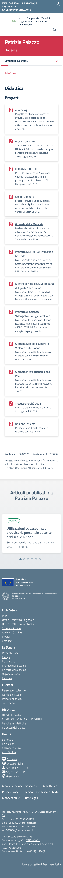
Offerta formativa (12, 715)
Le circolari (8, 744)
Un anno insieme (25, 424)
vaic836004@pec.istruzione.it (17, 830)
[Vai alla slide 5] (36, 559)
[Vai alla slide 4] (32, 559)
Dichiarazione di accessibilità (41, 792)
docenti (13, 520)
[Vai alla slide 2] (24, 559)
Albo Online (9, 752)
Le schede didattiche (14, 723)
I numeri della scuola (14, 665)
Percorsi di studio (12, 699)
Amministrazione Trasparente (20, 786)
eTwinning (21, 110)
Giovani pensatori (25, 141)
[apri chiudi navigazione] (6, 21)
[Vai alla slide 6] (40, 559)
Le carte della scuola (14, 670)
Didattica (10, 72)
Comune (7, 641)
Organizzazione (11, 674)
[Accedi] (58, 4)
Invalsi (6, 637)
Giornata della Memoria (29, 224)
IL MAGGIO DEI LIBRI (27, 169)
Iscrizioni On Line (12, 632)
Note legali (31, 798)
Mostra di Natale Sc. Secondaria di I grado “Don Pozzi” (34, 286)
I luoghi (6, 657)
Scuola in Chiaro (11, 628)
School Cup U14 (24, 197)
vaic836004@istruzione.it (22, 822)
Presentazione (10, 653)
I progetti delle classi (14, 727)
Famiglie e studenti (13, 694)
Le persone (8, 661)
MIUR (5, 615)
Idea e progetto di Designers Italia (41, 864)
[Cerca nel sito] (54, 30)
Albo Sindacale (11, 798)
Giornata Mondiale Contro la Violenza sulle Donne (32, 346)
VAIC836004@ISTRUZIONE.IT (18, 9)
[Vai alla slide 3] (28, 559)
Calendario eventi (12, 748)
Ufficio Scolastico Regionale (18, 620)
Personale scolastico (14, 690)
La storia (7, 678)
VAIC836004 (33, 840)
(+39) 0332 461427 (23, 819)
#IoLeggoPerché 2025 (28, 403)
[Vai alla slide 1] (20, 559)
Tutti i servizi (9, 703)
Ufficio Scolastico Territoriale (18, 624)
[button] (31, 61)
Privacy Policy (10, 792)
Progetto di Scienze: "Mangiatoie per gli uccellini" (32, 314)
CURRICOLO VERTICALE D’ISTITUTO (23, 719)
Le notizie (7, 739)
